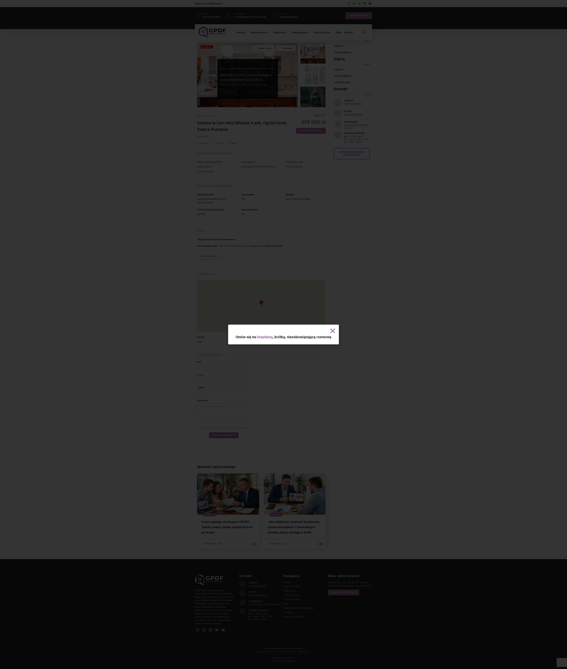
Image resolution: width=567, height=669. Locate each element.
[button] (332, 331)
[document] (283, 334)
